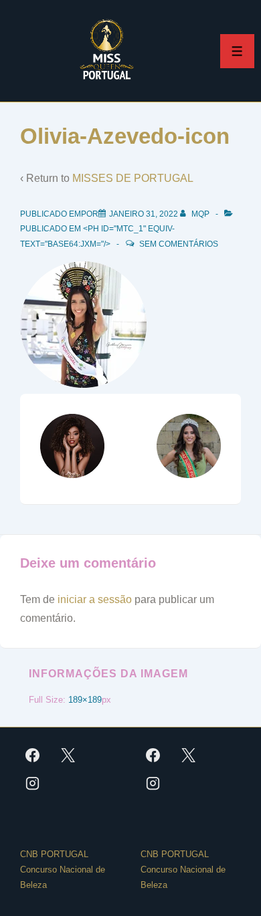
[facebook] (33, 755)
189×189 (85, 700)
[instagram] (33, 783)
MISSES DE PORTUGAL (132, 178)
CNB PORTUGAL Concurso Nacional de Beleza (62, 869)
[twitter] (68, 755)
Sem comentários (178, 244)
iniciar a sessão (95, 599)
